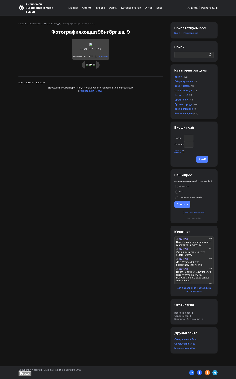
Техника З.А (181, 95)
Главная (22, 23)
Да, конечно (184, 186)
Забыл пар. (178, 150)
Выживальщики (184, 113)
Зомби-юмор (182, 85)
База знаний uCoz (184, 348)
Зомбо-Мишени (184, 108)
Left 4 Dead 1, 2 (183, 90)
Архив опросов (199, 212)
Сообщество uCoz (184, 343)
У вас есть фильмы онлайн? (191, 197)
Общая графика (184, 81)
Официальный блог (185, 339)
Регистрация (209, 7)
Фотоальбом (35, 23)
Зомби (178, 76)
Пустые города (52, 23)
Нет (180, 192)
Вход (194, 7)
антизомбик (102, 56)
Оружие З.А (181, 99)
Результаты (188, 212)
